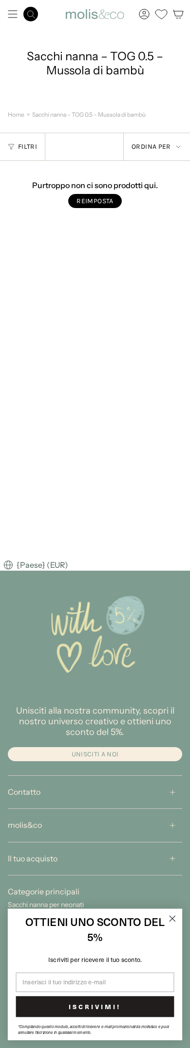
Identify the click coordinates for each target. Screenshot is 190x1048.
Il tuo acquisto (32, 858)
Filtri (27, 146)
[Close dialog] (172, 919)
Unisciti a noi (95, 754)
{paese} (34, 565)
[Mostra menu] (12, 14)
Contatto (24, 792)
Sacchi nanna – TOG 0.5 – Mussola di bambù (89, 114)
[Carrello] (178, 14)
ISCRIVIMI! (95, 1006)
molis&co (25, 825)
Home (16, 114)
